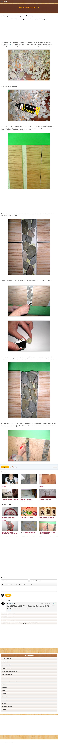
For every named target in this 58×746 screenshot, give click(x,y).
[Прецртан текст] (9, 584)
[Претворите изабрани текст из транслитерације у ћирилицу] (29, 584)
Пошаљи (8, 595)
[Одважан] (3, 584)
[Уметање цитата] (27, 584)
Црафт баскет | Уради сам (8, 617)
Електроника (5, 661)
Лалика (11, 603)
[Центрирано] (14, 584)
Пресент (4, 709)
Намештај (4, 693)
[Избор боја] (22, 584)
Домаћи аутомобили (6, 658)
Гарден (3, 677)
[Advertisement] (29, 30)
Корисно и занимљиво (7, 674)
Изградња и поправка (7, 668)
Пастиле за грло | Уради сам (8, 614)
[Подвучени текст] (7, 584)
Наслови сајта (29, 655)
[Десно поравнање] (16, 584)
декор (9, 44)
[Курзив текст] (5, 584)
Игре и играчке (5, 696)
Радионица (4, 687)
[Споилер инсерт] (31, 584)
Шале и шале (5, 700)
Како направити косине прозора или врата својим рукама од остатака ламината (20, 623)
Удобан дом (4, 690)
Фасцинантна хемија (6, 665)
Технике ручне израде (7, 706)
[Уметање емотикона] (19, 584)
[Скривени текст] (24, 584)
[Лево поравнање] (12, 584)
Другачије (4, 703)
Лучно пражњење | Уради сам (9, 620)
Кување (3, 684)
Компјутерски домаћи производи (9, 671)
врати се (6, 467)
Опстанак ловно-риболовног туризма (10, 681)
